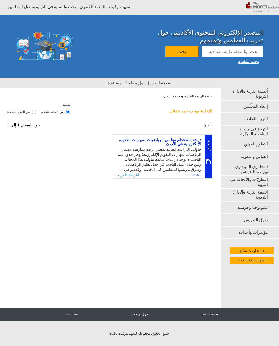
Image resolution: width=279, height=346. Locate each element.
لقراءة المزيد (128, 175)
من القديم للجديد (18, 111)
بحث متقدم (248, 61)
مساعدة (115, 83)
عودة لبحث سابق (252, 251)
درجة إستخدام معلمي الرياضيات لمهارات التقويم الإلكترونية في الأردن (160, 142)
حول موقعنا (136, 83)
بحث (181, 51)
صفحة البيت (161, 83)
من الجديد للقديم (52, 111)
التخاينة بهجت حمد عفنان (178, 96)
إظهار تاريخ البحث (251, 260)
